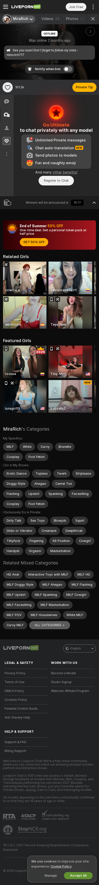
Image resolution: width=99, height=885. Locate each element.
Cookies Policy (16, 700)
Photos (75, 18)
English (75, 648)
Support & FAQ (15, 742)
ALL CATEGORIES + (50, 625)
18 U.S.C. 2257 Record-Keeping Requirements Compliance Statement (46, 848)
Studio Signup (61, 682)
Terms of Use (14, 682)
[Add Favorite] (8, 87)
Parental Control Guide (21, 708)
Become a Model (63, 673)
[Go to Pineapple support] (8, 830)
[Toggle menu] (5, 7)
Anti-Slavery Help (17, 717)
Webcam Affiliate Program (70, 691)
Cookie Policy (61, 866)
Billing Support (15, 751)
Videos (50, 18)
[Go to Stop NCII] (33, 830)
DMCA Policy (14, 691)
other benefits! (65, 172)
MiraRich (12, 429)
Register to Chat (56, 180)
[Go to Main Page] (30, 7)
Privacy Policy (15, 673)
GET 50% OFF (34, 242)
